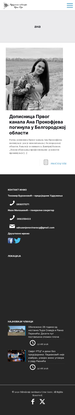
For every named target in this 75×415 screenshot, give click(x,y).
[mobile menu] (69, 5)
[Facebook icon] (32, 402)
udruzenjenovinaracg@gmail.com (35, 227)
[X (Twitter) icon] (42, 402)
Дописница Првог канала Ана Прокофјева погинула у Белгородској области (37, 124)
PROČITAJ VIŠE (59, 163)
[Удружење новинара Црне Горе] (15, 5)
